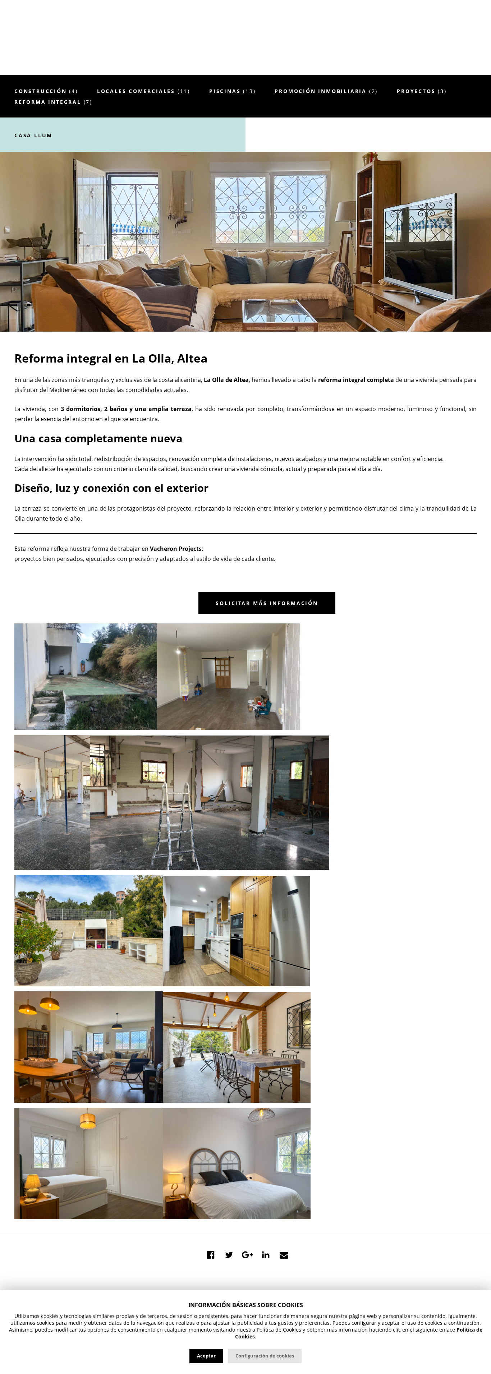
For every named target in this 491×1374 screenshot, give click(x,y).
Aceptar (206, 1355)
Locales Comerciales (143, 91)
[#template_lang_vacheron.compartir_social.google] (247, 1254)
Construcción (46, 91)
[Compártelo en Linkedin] (265, 1254)
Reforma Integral (53, 102)
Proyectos (421, 91)
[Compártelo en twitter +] (229, 1254)
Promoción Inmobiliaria (326, 91)
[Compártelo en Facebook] (210, 1254)
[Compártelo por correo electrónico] (284, 1254)
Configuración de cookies (264, 1355)
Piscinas (232, 91)
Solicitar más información (267, 603)
